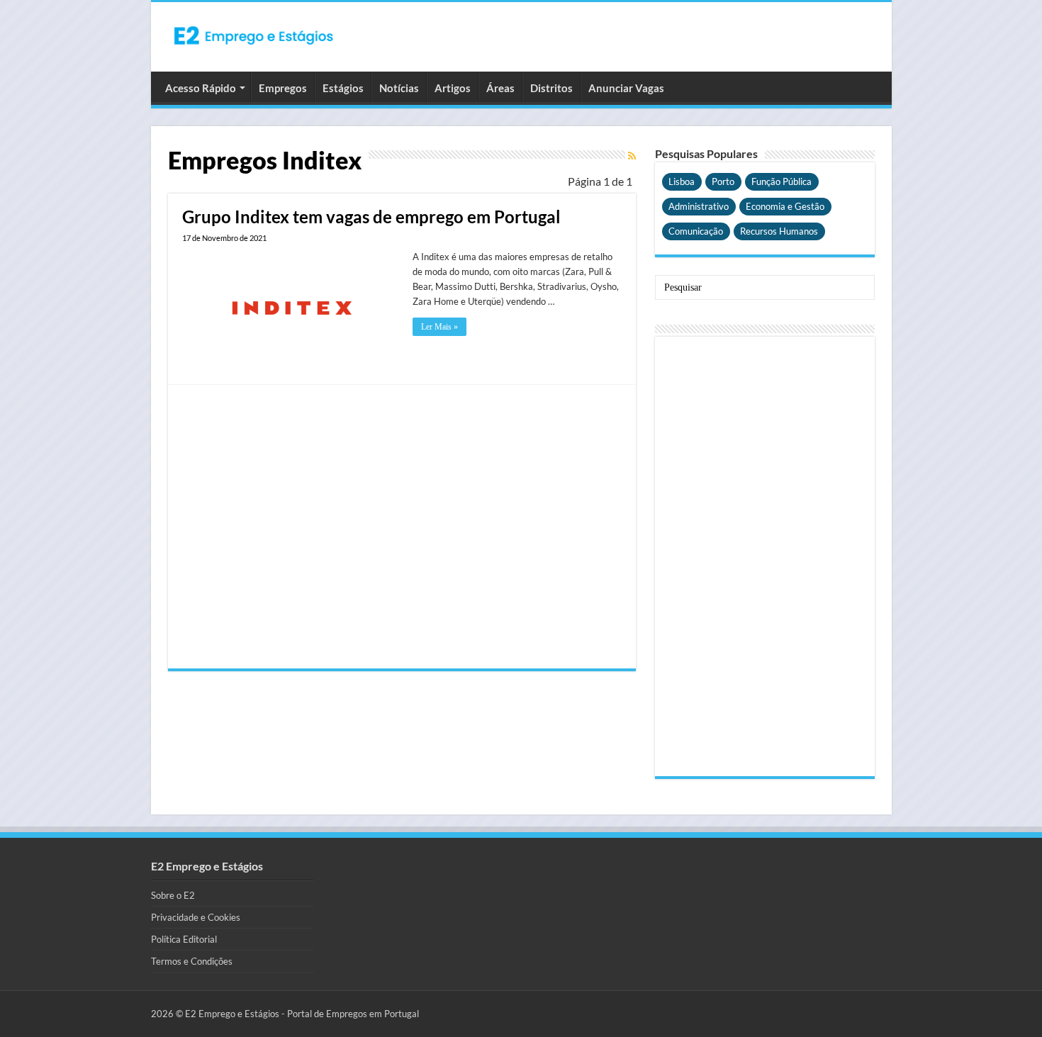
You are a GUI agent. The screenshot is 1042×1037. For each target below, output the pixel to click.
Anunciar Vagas (626, 88)
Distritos (551, 88)
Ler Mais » (439, 327)
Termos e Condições (192, 961)
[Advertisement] (402, 526)
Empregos (283, 88)
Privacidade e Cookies (195, 917)
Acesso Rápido (200, 88)
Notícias (399, 88)
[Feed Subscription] (632, 156)
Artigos (453, 88)
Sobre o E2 (173, 895)
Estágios (343, 88)
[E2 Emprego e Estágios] (254, 35)
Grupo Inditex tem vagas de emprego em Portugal (371, 216)
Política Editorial (184, 939)
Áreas (500, 88)
